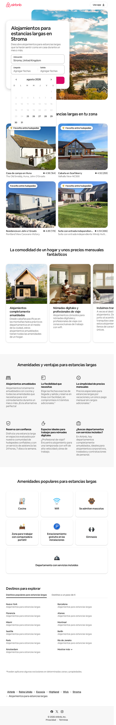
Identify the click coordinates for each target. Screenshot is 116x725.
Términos (63, 720)
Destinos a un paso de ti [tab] (63, 594)
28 (45, 116)
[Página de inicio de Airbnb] (13, 4)
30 (16, 122)
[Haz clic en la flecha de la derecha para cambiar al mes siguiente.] (51, 79)
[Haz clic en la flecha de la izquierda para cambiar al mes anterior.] (16, 79)
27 (39, 116)
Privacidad (51, 720)
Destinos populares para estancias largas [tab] (26, 594)
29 (51, 116)
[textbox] (24, 71)
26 (33, 116)
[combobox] (37, 60)
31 (22, 122)
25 (28, 116)
